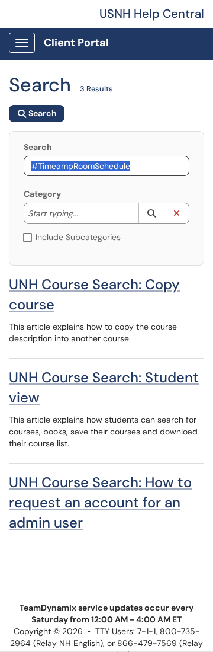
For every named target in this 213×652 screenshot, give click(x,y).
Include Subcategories (78, 237)
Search (38, 147)
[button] (151, 213)
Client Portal (76, 43)
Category (42, 193)
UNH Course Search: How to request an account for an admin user (100, 502)
